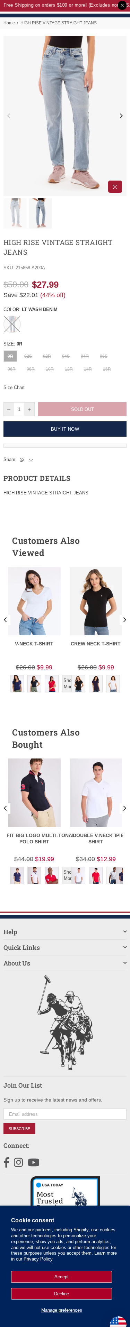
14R (88, 369)
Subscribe (19, 1129)
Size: (12, 344)
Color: (30, 309)
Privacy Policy (38, 1259)
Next (121, 116)
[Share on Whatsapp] (22, 459)
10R (50, 369)
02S (28, 356)
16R (107, 369)
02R (47, 356)
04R (85, 356)
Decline (61, 1293)
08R (31, 369)
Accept (61, 1276)
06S (103, 356)
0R (10, 356)
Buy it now (65, 429)
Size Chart (14, 387)
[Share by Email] (31, 459)
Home (9, 23)
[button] (109, 546)
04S (66, 356)
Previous (8, 116)
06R (12, 369)
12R (69, 369)
